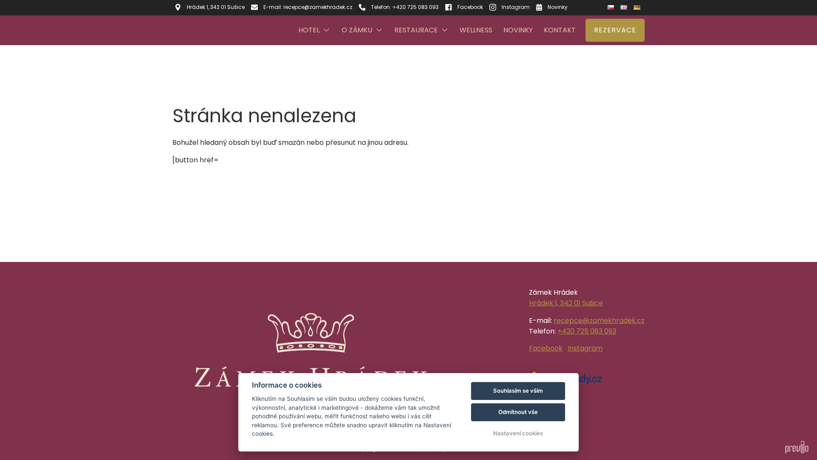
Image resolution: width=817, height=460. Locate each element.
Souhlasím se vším (518, 390)
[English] (624, 7)
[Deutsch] (638, 7)
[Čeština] (611, 7)
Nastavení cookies (518, 433)
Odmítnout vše (518, 411)
